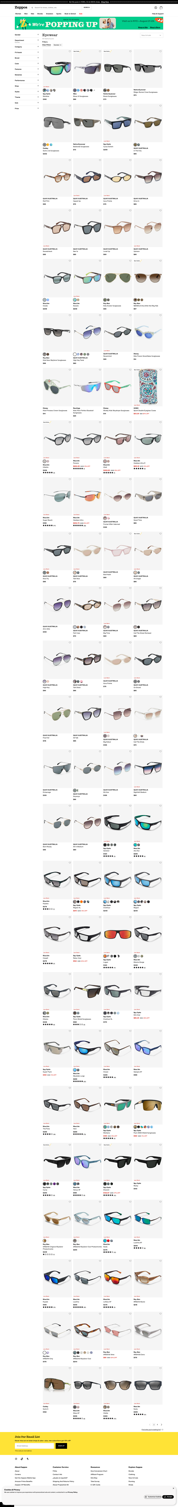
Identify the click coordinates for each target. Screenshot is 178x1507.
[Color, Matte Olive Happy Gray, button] (57, 1183)
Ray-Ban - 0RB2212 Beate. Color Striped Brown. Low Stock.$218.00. (148, 1283)
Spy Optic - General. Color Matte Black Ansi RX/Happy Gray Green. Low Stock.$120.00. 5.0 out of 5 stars (117, 830)
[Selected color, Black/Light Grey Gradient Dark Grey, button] (44, 354)
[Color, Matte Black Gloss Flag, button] (111, 956)
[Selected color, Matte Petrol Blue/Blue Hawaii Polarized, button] (74, 1183)
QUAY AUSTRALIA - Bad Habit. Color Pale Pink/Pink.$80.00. (117, 557)
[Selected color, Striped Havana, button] (74, 1352)
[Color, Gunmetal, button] (47, 1352)
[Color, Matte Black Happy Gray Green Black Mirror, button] (78, 901)
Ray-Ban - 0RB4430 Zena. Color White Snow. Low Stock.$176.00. (148, 1337)
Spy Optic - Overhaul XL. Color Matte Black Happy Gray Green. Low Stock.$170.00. (117, 999)
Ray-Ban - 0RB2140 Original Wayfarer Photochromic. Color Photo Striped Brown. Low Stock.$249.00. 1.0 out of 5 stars (57, 1228)
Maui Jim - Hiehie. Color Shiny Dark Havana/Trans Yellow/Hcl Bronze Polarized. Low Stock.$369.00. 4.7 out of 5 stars (117, 1393)
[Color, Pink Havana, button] (84, 1352)
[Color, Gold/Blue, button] (78, 354)
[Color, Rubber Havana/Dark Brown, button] (138, 300)
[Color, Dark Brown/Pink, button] (81, 681)
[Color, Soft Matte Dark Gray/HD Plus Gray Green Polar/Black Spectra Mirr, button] (47, 1183)
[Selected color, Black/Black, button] (44, 572)
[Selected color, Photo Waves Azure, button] (74, 1240)
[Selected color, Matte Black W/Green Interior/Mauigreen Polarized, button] (135, 844)
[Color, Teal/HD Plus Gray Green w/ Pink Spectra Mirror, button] (141, 1127)
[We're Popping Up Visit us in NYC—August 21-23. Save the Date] (89, 23)
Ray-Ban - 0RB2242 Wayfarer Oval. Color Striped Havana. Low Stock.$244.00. (87, 1337)
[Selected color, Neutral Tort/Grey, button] (74, 681)
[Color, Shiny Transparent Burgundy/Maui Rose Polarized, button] (47, 461)
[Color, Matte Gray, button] (47, 90)
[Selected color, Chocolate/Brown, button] (105, 736)
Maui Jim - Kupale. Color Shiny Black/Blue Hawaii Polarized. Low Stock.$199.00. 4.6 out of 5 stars (57, 1283)
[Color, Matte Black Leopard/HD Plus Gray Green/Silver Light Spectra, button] (108, 1183)
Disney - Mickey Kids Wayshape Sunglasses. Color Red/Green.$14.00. (117, 392)
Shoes (131, 1485)
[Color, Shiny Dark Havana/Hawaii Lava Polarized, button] (108, 1240)
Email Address (22, 1446)
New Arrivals (133, 1478)
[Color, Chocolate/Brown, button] (78, 627)
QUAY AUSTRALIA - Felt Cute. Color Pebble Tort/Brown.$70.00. (87, 611)
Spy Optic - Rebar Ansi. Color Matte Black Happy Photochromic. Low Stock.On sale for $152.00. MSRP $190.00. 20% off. (87, 942)
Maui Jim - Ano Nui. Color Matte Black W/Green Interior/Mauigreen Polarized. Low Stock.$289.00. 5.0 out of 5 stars (148, 830)
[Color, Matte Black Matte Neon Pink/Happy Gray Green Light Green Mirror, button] (148, 1127)
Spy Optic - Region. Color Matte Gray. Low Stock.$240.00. (148, 886)
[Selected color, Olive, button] (135, 144)
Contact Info (57, 1474)
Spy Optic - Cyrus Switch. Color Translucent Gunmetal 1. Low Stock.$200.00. (117, 129)
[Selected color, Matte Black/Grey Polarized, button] (105, 90)
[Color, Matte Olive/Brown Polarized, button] (108, 90)
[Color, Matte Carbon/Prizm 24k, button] (47, 144)
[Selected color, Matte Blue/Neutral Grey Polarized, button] (74, 1407)
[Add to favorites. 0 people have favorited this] (69, 51)
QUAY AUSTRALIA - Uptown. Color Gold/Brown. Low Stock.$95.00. (148, 231)
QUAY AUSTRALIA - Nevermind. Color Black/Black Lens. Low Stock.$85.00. (117, 338)
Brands (131, 1471)
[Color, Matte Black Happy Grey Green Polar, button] (115, 1013)
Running (132, 1481)
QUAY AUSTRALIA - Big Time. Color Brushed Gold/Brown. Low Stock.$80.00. (117, 611)
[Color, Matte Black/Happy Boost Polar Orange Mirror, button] (145, 1127)
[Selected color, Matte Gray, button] (105, 901)
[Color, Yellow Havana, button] (91, 1352)
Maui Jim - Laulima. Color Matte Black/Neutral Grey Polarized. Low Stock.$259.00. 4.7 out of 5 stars (87, 1283)
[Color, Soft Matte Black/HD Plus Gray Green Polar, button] (115, 956)
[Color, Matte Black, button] (111, 901)
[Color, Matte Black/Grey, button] (91, 90)
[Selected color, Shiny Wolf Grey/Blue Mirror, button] (74, 90)
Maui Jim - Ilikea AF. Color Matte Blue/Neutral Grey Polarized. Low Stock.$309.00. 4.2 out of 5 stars (87, 1393)
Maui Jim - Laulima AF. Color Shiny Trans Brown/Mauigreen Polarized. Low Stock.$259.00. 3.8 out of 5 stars (148, 1228)
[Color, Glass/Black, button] (138, 736)
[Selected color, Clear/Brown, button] (135, 736)
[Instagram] (16, 1459)
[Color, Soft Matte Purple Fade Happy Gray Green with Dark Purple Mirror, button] (54, 1183)
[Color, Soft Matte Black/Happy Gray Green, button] (108, 844)
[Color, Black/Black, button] (88, 354)
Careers (18, 1474)
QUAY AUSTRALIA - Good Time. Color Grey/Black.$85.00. (148, 502)
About (17, 1471)
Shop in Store (155, 27)
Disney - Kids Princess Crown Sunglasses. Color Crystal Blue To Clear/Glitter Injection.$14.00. (57, 392)
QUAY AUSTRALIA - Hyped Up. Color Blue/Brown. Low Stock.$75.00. (87, 181)
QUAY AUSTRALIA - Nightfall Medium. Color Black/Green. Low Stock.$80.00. (148, 774)
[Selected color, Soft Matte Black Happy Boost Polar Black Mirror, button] (74, 901)
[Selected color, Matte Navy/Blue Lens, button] (74, 354)
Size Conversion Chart (99, 1471)
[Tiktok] (22, 1459)
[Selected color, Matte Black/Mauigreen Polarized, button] (105, 1240)
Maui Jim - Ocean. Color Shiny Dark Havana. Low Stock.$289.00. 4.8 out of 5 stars (117, 1056)
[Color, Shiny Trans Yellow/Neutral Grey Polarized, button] (108, 1407)
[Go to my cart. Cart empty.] (161, 8)
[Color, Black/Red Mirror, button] (81, 90)
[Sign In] (155, 8)
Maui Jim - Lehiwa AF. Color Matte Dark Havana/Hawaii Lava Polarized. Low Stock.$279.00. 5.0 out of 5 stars (117, 1283)
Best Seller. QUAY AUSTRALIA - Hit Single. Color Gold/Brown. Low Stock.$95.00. (148, 557)
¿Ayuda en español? (60, 1478)
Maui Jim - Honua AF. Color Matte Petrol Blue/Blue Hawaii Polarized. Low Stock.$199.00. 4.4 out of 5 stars (87, 1169)
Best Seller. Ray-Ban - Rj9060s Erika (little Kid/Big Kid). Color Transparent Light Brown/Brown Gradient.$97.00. (148, 284)
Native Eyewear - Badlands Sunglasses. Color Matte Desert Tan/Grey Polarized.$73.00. (87, 129)
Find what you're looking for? (151, 1429)
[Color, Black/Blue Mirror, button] (84, 90)
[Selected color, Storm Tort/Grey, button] (135, 627)
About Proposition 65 (61, 1485)
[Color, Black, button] (78, 1352)
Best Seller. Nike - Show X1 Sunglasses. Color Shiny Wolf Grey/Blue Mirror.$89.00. (87, 74)
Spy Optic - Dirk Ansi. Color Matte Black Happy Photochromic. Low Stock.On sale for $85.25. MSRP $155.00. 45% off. (148, 999)
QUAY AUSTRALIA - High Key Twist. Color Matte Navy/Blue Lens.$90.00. (87, 338)
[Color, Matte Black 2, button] (51, 90)
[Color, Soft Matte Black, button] (115, 901)
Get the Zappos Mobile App (25, 1478)
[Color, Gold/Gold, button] (47, 681)
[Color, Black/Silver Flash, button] (88, 90)
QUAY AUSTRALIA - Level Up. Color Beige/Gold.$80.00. (117, 231)
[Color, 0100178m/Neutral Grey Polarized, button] (138, 844)
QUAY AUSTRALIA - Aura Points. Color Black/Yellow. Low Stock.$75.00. (117, 181)
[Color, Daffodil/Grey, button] (141, 736)
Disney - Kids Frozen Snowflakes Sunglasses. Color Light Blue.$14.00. (148, 338)
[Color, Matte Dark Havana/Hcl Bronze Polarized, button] (108, 461)
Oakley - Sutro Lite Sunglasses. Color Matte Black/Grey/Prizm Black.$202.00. (57, 129)
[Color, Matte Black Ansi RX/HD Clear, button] (118, 956)
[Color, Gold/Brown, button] (81, 354)
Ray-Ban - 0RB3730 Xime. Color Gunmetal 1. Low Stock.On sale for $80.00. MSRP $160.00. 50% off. (117, 1337)
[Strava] (27, 1459)
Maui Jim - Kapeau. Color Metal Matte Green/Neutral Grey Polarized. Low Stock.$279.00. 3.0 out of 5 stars (57, 886)
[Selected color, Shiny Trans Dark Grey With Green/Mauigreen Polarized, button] (74, 300)
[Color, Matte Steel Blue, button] (108, 901)
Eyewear (56, 45)
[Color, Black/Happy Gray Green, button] (115, 844)
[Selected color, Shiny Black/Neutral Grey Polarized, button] (44, 300)
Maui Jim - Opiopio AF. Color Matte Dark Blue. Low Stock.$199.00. (148, 1056)
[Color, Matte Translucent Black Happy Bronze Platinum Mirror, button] (111, 1127)
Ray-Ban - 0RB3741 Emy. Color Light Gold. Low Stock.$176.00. (57, 1337)
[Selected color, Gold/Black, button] (74, 790)
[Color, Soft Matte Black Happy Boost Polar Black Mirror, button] (111, 1013)
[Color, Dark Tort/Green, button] (84, 354)
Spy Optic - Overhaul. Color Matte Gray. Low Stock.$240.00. (117, 886)
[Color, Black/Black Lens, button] (138, 144)
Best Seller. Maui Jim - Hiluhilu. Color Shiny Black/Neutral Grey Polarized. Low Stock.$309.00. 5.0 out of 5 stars (57, 447)
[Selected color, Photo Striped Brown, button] (44, 1240)
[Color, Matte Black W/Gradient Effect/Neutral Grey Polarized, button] (78, 1183)
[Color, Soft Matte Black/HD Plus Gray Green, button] (138, 1127)
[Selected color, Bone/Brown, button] (74, 572)
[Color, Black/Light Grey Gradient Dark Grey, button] (108, 300)
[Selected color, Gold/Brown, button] (105, 518)
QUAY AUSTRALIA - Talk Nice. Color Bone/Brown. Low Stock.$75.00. (87, 557)
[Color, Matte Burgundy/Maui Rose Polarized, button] (78, 1407)
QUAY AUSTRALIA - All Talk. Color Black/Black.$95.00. (87, 720)
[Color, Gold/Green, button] (78, 790)
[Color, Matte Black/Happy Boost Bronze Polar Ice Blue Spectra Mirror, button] (108, 956)
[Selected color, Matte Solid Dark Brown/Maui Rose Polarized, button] (105, 461)
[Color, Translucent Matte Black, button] (118, 901)
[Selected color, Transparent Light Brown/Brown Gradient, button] (135, 300)
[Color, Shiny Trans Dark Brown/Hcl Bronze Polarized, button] (78, 300)
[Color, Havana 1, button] (81, 1352)
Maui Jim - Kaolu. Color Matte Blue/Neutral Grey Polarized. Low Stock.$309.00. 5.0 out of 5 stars (148, 1393)
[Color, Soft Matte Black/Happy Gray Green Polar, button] (111, 844)
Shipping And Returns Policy (63, 1481)
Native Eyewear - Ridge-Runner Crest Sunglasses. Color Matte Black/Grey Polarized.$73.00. (148, 74)
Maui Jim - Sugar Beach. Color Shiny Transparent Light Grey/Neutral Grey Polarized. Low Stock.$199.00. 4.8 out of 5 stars (57, 502)
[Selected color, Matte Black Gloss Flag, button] (105, 1183)
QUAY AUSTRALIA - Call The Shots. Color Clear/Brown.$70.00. (148, 720)
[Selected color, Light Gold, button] (44, 1352)
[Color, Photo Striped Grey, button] (47, 1240)
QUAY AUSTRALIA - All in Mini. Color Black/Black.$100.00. (57, 611)
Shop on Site (143, 27)
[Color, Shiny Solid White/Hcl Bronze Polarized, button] (138, 956)
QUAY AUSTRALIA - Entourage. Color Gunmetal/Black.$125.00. (57, 774)
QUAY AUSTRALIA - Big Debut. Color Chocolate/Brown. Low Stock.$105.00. (117, 720)
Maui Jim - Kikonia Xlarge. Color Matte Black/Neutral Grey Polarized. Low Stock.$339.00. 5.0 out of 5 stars (148, 942)
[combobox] (56, 8)
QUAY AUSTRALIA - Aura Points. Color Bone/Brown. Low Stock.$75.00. (117, 666)
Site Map (94, 1478)
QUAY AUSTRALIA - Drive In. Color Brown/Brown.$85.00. (148, 181)
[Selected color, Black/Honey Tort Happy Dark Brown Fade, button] (74, 1013)
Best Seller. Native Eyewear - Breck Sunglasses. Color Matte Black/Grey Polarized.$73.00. (117, 74)
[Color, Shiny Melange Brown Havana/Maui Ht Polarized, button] (141, 956)
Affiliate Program (97, 1474)
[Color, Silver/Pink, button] (108, 518)
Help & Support (158, 14)
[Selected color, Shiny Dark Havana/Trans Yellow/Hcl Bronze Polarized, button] (105, 1407)
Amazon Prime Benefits (23, 1481)
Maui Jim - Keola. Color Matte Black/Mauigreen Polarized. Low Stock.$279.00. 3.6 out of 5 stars (117, 1228)
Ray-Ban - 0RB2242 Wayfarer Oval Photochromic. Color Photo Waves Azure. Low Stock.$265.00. (87, 1228)
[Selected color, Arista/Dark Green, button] (105, 300)
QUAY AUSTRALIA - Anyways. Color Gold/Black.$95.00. (87, 774)
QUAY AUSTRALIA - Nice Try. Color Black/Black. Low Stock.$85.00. (57, 557)
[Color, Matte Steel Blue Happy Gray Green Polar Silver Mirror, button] (88, 901)
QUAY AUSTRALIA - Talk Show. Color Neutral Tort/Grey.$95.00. (87, 666)
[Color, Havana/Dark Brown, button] (47, 354)
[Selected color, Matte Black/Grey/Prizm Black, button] (44, 144)
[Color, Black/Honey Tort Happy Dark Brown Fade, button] (118, 1127)
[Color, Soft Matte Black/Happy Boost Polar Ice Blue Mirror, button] (108, 1127)
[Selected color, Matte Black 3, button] (44, 90)
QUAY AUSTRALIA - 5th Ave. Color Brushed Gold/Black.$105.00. (117, 774)
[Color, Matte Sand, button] (138, 901)
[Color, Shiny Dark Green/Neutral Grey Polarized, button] (111, 1240)
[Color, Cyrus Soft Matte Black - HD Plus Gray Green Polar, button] (51, 1183)
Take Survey (95, 1481)
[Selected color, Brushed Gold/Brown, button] (105, 627)
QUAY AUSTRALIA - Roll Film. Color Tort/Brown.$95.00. (57, 181)
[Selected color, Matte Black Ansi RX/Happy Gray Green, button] (105, 844)
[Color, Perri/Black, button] (84, 627)
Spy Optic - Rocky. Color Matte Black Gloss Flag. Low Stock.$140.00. (148, 1169)
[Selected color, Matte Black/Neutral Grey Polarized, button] (135, 956)
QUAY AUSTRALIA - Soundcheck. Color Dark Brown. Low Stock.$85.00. (57, 231)
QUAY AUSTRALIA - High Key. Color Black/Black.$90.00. (57, 666)
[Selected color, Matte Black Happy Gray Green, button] (105, 1013)
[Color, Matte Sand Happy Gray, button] (84, 901)
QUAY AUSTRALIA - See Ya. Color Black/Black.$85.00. (87, 231)
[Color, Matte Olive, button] (145, 901)
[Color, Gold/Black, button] (138, 572)
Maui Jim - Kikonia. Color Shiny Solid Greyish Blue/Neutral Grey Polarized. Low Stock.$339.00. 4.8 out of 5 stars (57, 999)
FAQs (55, 1471)
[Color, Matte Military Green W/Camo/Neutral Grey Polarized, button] (78, 1070)
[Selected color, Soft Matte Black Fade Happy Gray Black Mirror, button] (44, 1183)
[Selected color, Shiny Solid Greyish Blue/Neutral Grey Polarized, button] (44, 1013)
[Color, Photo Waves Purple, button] (78, 1240)
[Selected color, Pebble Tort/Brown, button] (74, 627)
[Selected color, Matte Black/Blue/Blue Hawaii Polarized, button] (74, 1070)
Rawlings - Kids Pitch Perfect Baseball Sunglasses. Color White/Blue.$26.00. (87, 392)
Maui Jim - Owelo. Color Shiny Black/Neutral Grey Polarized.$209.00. (57, 284)
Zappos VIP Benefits (22, 1485)
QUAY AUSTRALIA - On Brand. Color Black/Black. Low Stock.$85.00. (148, 666)
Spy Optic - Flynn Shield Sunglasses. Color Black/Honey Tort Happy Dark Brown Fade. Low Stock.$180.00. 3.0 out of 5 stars (87, 999)
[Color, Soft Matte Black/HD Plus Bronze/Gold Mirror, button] (115, 1127)
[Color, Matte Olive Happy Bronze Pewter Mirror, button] (108, 1013)
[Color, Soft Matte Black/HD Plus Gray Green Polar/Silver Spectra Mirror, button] (78, 1013)
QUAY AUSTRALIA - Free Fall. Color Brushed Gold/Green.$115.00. (57, 720)
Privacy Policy (72, 1492)
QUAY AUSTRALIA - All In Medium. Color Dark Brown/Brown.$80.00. (87, 830)
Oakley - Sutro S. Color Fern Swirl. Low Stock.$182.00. (57, 1393)
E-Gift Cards (95, 1485)
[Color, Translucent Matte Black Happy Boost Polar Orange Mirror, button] (81, 901)
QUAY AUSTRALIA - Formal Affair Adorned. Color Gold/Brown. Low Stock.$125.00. (117, 502)
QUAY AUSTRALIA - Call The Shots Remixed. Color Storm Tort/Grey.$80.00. (148, 611)
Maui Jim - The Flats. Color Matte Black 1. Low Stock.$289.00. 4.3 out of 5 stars (57, 1112)
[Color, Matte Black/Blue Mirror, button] (78, 90)
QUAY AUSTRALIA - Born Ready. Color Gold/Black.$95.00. (57, 830)
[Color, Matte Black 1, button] (54, 90)
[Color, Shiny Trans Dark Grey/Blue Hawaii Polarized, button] (47, 300)
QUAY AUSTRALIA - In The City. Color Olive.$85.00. (148, 129)
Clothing (132, 1474)
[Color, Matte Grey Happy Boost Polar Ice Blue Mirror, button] (118, 1013)
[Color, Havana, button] (88, 1352)
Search (87, 7)
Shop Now (105, 2)
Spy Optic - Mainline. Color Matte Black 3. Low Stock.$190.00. (57, 74)
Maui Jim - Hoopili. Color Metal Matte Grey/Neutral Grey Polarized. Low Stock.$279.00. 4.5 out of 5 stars (57, 942)
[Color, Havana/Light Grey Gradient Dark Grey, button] (141, 300)
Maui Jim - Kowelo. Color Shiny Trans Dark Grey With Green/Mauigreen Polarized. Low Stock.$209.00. (87, 284)
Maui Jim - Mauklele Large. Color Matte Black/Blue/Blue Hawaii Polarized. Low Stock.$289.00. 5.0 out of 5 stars (87, 1056)
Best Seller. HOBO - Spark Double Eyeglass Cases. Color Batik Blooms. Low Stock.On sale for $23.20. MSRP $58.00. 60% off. (148, 392)
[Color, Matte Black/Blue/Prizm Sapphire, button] (51, 144)
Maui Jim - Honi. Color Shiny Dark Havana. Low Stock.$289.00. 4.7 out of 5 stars (87, 1112)
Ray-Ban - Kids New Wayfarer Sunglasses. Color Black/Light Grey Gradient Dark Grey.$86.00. (57, 338)
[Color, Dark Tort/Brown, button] (47, 572)
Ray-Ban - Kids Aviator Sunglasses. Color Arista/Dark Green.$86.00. (117, 284)
